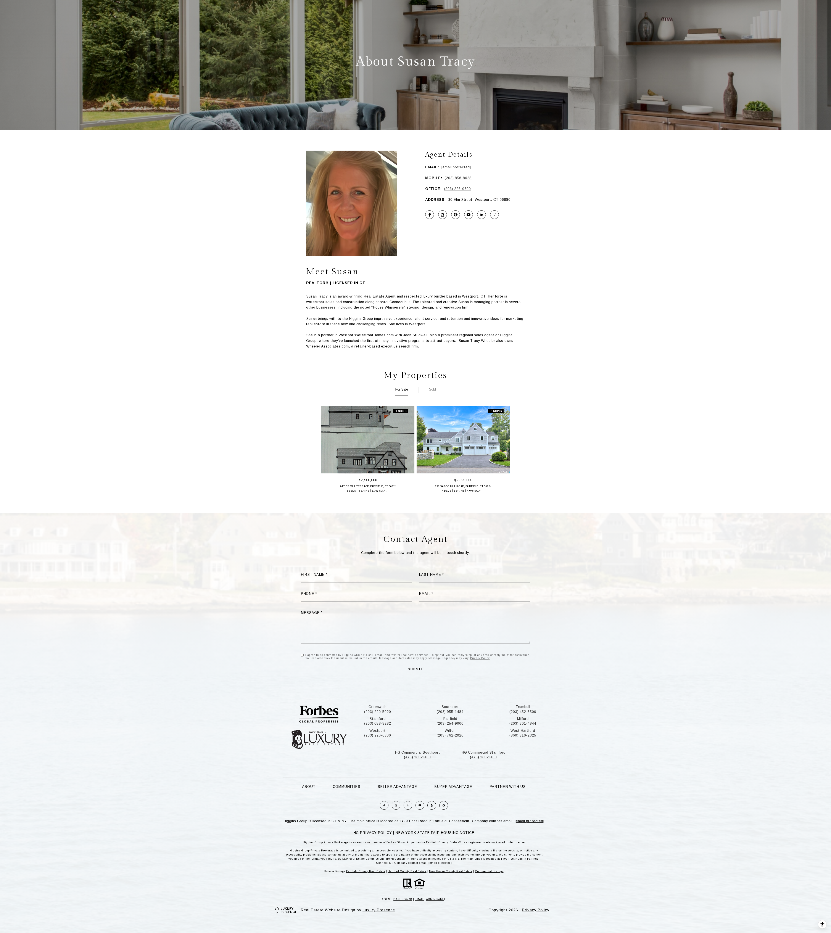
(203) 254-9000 (450, 723)
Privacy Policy (480, 658)
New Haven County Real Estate (450, 871)
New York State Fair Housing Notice (434, 833)
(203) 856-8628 (458, 178)
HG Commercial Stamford (484, 752)
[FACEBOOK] (429, 214)
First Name (313, 574)
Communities (346, 786)
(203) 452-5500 (522, 712)
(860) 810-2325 (522, 735)
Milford (523, 719)
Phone (307, 593)
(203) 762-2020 (450, 735)
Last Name (430, 574)
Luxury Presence (378, 910)
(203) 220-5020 (377, 712)
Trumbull (523, 707)
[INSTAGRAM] (494, 214)
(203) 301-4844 (522, 723)
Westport (377, 730)
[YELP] (431, 805)
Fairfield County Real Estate (365, 871)
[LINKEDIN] (481, 214)
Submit (415, 669)
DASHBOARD (402, 899)
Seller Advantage (397, 786)
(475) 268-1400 (417, 757)
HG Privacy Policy (372, 833)
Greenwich (378, 707)
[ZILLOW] (442, 214)
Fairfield (450, 719)
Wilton (450, 730)
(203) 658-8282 (377, 723)
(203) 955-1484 (450, 712)
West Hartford (523, 730)
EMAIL (419, 899)
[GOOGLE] (455, 214)
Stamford (377, 719)
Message (310, 612)
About (309, 786)
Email (424, 593)
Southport (450, 707)
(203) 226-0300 (457, 189)
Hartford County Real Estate (407, 871)
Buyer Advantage (453, 786)
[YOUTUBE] (468, 214)
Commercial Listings (489, 871)
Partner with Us (508, 786)
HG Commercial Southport (417, 752)
